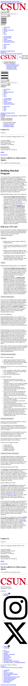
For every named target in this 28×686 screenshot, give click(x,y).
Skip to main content (14, 1)
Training (3, 262)
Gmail (5, 28)
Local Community (8, 40)
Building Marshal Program (13, 65)
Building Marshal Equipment (7, 418)
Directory (6, 653)
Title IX (5, 671)
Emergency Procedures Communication (9, 453)
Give (5, 48)
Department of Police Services (8, 51)
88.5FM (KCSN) (8, 659)
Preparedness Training (12, 69)
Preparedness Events (11, 67)
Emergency (3, 52)
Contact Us (3, 591)
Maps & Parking (7, 657)
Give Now (3, 666)
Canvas (5, 31)
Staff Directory (4, 154)
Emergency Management (9, 62)
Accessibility (7, 651)
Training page (23, 519)
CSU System (7, 682)
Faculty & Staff (7, 37)
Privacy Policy (7, 675)
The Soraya (6, 658)
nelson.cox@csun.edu (18, 204)
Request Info (7, 44)
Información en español (9, 42)
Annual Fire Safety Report (10, 678)
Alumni (5, 39)
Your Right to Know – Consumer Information (14, 662)
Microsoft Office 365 (9, 30)
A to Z (5, 650)
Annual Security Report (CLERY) (12, 676)
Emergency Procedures (12, 66)
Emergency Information (9, 654)
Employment (7, 655)
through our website (12, 494)
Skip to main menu (5, 1)
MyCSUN (3, 24)
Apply (5, 47)
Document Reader (8, 680)
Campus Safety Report (9, 679)
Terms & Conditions (8, 672)
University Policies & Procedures (11, 661)
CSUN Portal (7, 27)
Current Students (7, 36)
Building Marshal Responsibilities (8, 354)
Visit (5, 45)
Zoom (5, 34)
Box (5, 32)
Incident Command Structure (7, 296)
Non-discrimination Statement (11, 674)
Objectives (3, 238)
